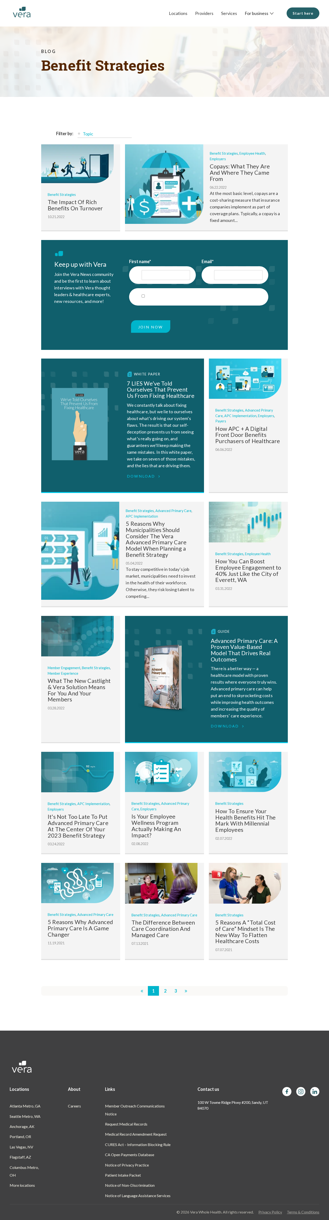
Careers (74, 1106)
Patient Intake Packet (123, 1175)
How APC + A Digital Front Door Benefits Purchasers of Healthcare (247, 434)
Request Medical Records (126, 1124)
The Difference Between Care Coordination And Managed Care (163, 928)
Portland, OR (20, 1136)
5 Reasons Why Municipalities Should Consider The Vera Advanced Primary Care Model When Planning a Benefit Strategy (156, 539)
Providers (204, 13)
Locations (178, 13)
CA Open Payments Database (129, 1154)
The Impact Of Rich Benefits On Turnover (75, 205)
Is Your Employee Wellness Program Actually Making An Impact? (156, 825)
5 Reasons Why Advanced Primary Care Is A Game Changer (80, 928)
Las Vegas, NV (21, 1147)
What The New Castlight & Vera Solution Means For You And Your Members (79, 690)
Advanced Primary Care (173, 511)
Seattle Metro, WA (25, 1116)
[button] (259, 13)
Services (229, 13)
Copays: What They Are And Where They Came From (240, 172)
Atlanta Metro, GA (25, 1106)
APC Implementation (240, 416)
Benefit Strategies (62, 195)
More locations (22, 1185)
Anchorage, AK (22, 1126)
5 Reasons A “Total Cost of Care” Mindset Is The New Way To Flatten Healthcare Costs (245, 931)
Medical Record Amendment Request (136, 1134)
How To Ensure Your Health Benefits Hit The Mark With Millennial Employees (245, 820)
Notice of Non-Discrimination (130, 1185)
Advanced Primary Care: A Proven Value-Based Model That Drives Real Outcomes (244, 650)
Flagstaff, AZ (20, 1157)
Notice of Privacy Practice (127, 1165)
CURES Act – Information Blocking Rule (138, 1144)
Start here (303, 13)
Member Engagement (64, 668)
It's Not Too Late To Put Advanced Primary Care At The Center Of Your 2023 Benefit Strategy (78, 826)
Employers (218, 159)
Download (142, 476)
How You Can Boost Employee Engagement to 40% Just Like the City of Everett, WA (248, 570)
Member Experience (63, 673)
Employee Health (252, 153)
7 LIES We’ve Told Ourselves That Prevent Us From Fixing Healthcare (161, 389)
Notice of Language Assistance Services (138, 1195)
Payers (220, 421)
